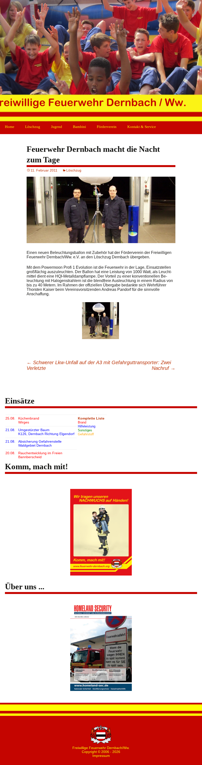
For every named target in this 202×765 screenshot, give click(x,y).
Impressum (101, 756)
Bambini (79, 127)
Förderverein (107, 127)
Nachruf (163, 368)
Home (9, 127)
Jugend (56, 127)
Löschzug (32, 127)
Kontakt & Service (141, 127)
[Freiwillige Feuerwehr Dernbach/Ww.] (101, 61)
